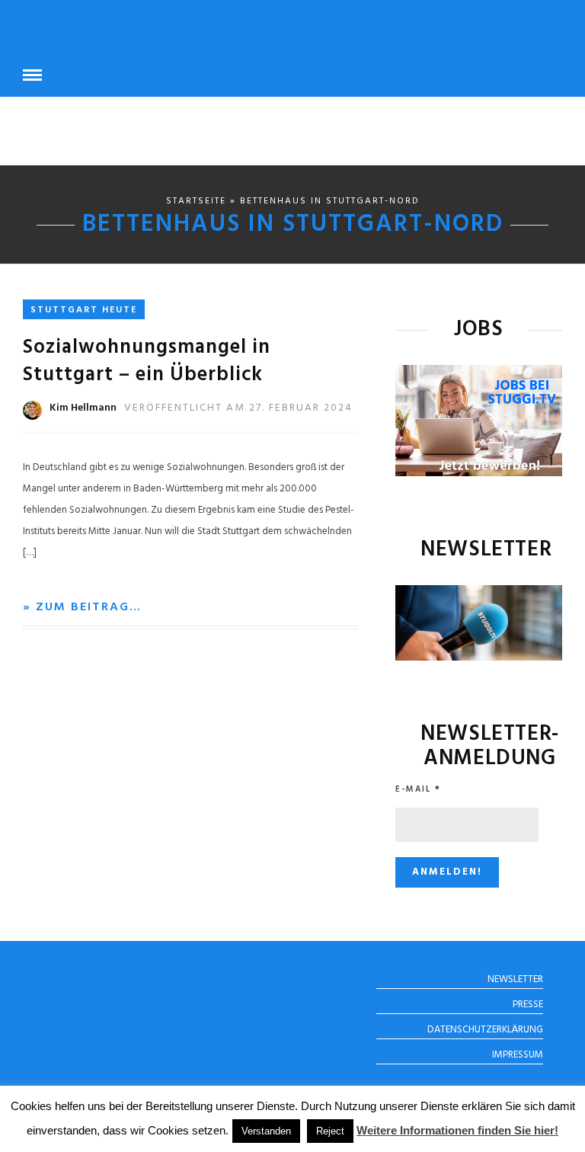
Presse (528, 1005)
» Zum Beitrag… (82, 607)
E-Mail (418, 789)
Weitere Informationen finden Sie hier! (457, 1130)
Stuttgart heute (83, 310)
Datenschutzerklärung (485, 1030)
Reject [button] (330, 1131)
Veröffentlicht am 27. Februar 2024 (238, 408)
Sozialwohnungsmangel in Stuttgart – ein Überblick (146, 361)
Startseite (196, 201)
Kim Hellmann (83, 408)
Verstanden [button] (266, 1131)
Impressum (517, 1055)
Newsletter (515, 979)
